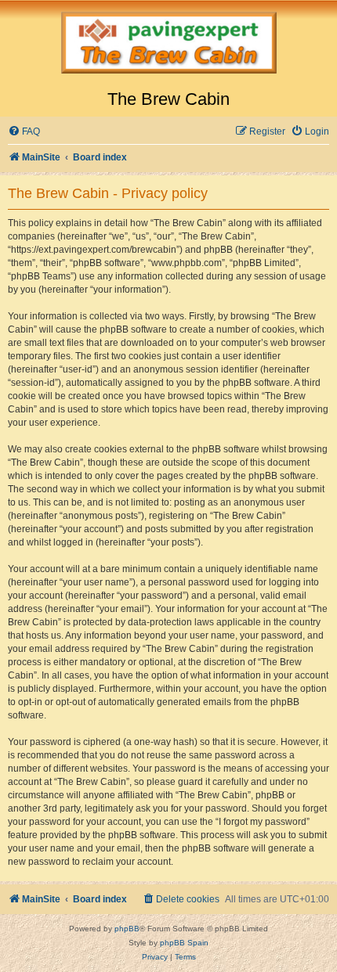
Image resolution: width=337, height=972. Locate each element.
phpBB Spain (184, 942)
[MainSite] (168, 44)
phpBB (127, 928)
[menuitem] (24, 131)
